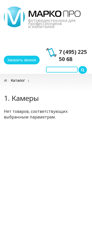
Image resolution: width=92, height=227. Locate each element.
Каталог (18, 80)
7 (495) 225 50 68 (73, 55)
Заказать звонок (21, 59)
